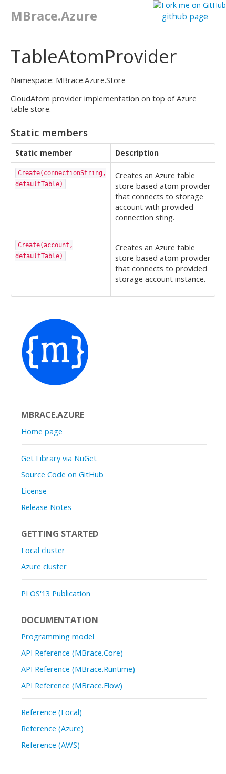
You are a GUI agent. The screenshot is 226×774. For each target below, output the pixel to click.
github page (185, 16)
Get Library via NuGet (59, 458)
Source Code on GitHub (62, 474)
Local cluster (43, 550)
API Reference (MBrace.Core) (72, 652)
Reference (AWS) (50, 744)
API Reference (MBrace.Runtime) (78, 669)
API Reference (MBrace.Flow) (71, 685)
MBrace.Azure (54, 15)
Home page (42, 431)
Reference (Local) (51, 712)
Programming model (57, 636)
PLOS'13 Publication (55, 593)
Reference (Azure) (52, 728)
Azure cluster (44, 566)
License (34, 490)
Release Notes (46, 507)
